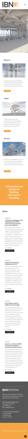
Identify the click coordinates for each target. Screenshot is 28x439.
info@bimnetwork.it (9, 407)
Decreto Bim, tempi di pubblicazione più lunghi (12, 304)
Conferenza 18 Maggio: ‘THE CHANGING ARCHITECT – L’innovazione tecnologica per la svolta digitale (14, 222)
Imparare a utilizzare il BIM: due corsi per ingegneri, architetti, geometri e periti (13, 345)
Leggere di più (10, 250)
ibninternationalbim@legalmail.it (12, 411)
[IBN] (10, 4)
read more (7, 90)
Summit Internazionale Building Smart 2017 (12, 263)
